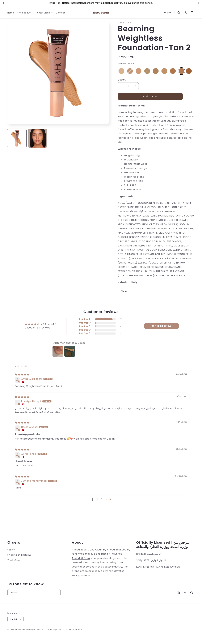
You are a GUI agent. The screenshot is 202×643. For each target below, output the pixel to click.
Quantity (122, 79)
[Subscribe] (57, 592)
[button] (25, 13)
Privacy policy (54, 629)
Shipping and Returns (19, 554)
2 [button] (97, 499)
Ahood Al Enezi (81, 558)
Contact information (72, 629)
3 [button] (102, 499)
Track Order (14, 560)
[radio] (121, 71)
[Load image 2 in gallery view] (37, 138)
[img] (22, 374)
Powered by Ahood (36, 629)
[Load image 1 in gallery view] (16, 138)
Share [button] (124, 291)
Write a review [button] (161, 326)
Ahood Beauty (21, 629)
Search (11, 549)
